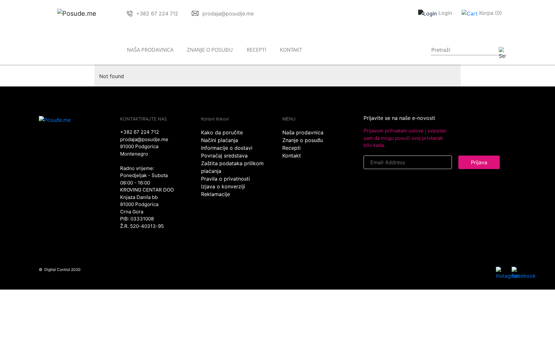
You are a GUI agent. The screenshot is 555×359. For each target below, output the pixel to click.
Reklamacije (215, 194)
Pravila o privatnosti (225, 178)
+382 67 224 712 (139, 132)
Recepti (256, 49)
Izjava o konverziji (223, 186)
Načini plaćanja (219, 140)
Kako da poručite (222, 132)
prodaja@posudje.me (144, 139)
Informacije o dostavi (226, 148)
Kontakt (291, 49)
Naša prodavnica (150, 49)
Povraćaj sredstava (224, 155)
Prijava (479, 162)
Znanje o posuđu (210, 49)
